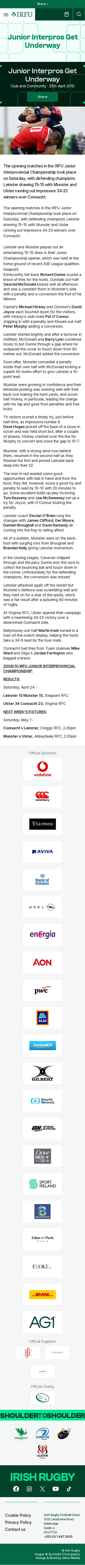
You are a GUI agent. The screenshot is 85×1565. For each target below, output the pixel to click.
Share (42, 97)
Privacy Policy (18, 1522)
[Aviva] (42, 851)
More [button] (41, 4)
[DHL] (42, 1294)
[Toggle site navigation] (6, 14)
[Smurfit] (42, 1100)
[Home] (22, 14)
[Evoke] (42, 1266)
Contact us (15, 1529)
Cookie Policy (18, 1515)
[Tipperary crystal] (57, 1353)
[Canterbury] (42, 796)
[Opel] (42, 907)
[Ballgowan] (42, 1211)
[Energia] (42, 934)
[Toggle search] (79, 14)
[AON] (42, 962)
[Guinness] (42, 824)
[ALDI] (42, 1017)
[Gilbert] (42, 1073)
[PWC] (42, 990)
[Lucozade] (42, 1045)
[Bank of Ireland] (42, 879)
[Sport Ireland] (42, 1183)
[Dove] (42, 1156)
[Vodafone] (42, 768)
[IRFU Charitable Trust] (42, 1398)
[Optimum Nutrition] (42, 1128)
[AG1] (42, 1322)
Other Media (71, 1558)
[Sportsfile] (42, 1372)
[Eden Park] (42, 1239)
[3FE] (28, 1353)
